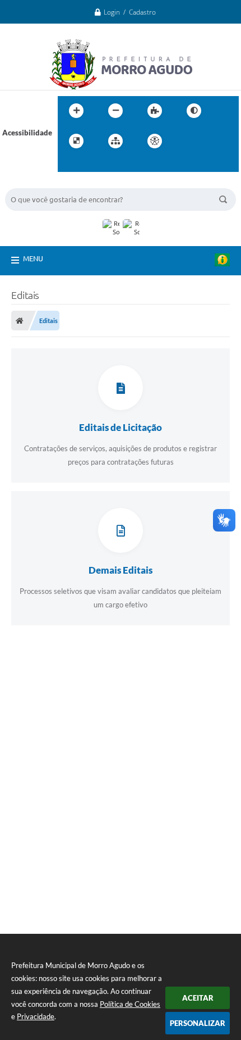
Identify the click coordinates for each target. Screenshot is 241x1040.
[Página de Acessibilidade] (154, 141)
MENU (33, 258)
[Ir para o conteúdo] (186, 141)
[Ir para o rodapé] (93, 164)
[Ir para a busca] (69, 164)
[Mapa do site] (115, 141)
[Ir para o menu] (211, 141)
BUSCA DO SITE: (38, 183)
